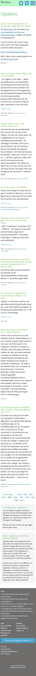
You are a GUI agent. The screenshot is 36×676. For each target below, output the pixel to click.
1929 (19, 494)
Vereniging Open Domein (18, 667)
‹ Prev (10, 494)
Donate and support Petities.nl (18, 640)
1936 (27, 497)
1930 (25, 494)
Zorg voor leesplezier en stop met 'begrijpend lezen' (15, 32)
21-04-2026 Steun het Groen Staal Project (16, 609)
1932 (3, 497)
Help (2, 623)
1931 (31, 494)
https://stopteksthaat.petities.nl (14, 52)
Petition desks (6, 630)
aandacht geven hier (9, 59)
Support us (20, 630)
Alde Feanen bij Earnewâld (20, 179)
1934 (15, 497)
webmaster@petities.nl (9, 651)
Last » (22, 500)
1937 (33, 497)
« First (4, 494)
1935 (21, 497)
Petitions (4, 628)
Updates (19, 623)
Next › (16, 500)
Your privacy (20, 626)
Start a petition (6, 626)
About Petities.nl (22, 628)
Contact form (5, 649)
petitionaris (8, 29)
